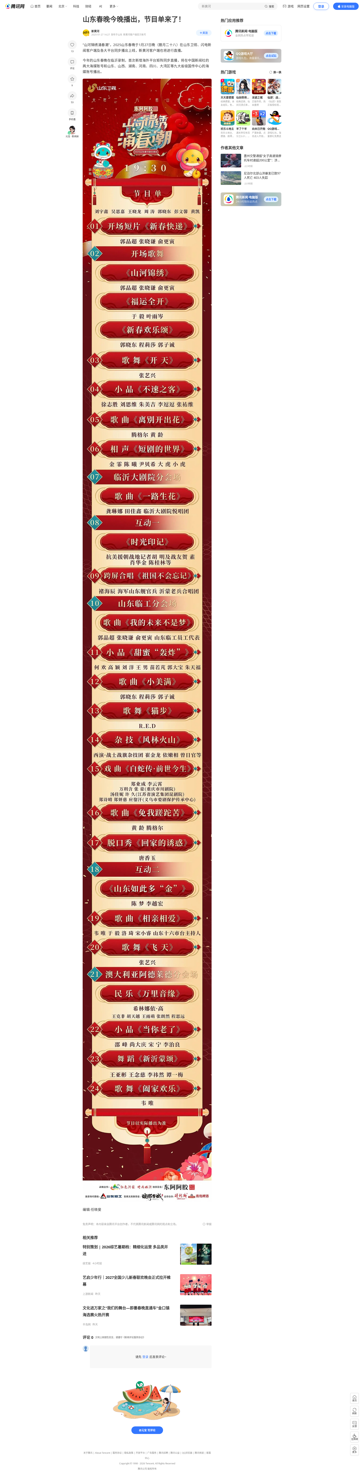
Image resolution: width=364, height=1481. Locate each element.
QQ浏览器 (187, 1452)
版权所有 (152, 1468)
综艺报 (87, 1263)
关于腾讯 (88, 1452)
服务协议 (117, 1452)
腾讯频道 (199, 1452)
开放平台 (140, 1452)
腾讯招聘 (163, 1452)
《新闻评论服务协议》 (133, 1337)
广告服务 (151, 1452)
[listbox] (147, 1280)
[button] (271, 33)
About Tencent (102, 1452)
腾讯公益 (175, 1452)
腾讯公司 (142, 1468)
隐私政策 (128, 1452)
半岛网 (87, 1324)
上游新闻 (88, 1294)
